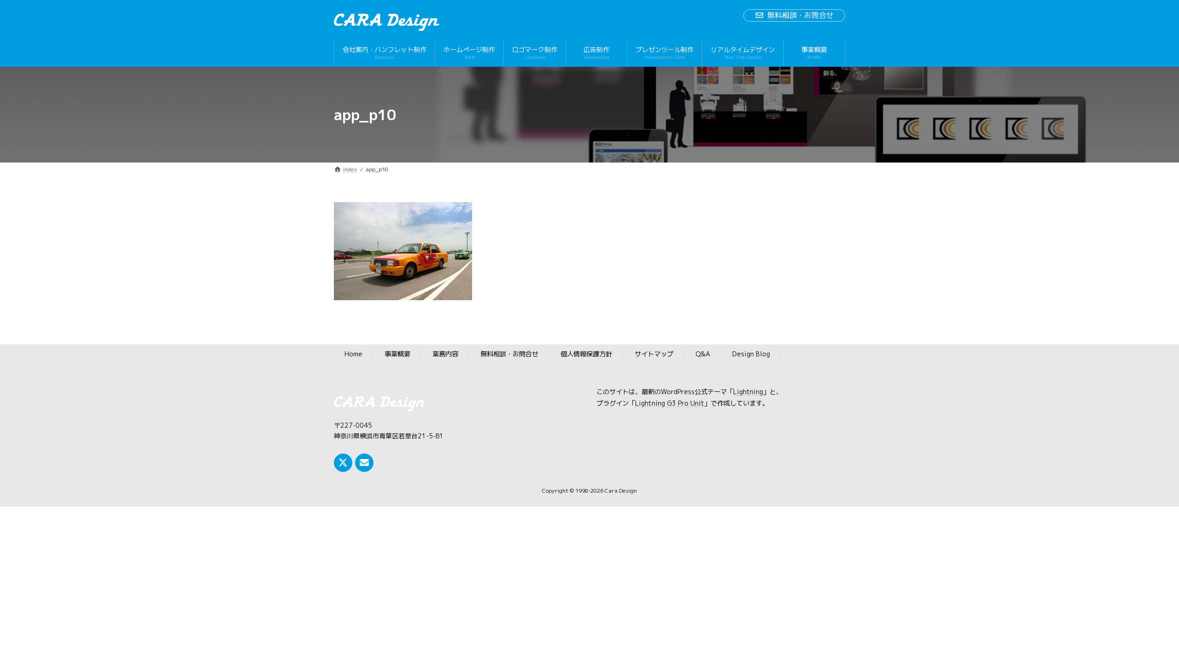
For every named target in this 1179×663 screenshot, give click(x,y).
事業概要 (397, 354)
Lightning (748, 392)
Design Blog (751, 354)
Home (353, 354)
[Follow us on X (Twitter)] (343, 463)
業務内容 (445, 354)
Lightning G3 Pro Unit (669, 403)
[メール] (364, 463)
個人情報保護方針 (586, 354)
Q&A (702, 354)
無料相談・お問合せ (800, 15)
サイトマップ (654, 354)
